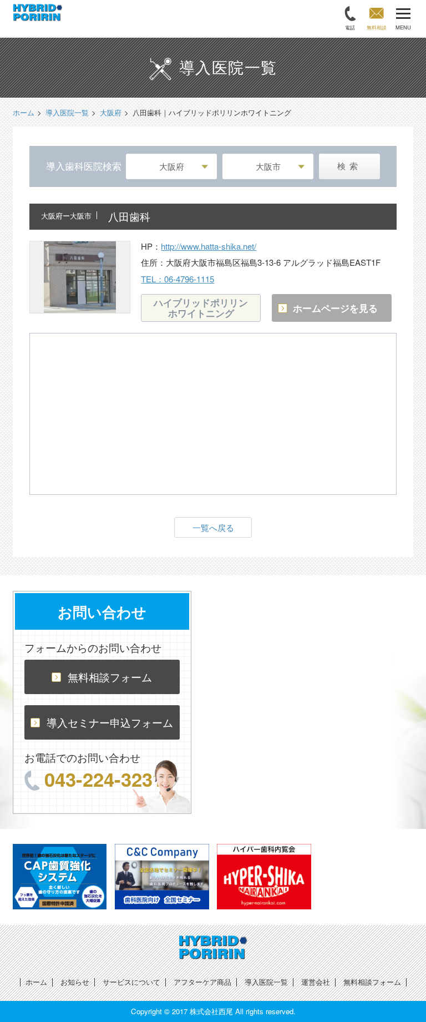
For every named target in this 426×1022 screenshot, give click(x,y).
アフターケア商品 (202, 982)
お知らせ (74, 982)
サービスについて (131, 982)
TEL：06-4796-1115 (177, 279)
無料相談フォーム (110, 676)
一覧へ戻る (213, 527)
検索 (349, 166)
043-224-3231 (103, 779)
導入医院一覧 (266, 982)
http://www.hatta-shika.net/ (208, 246)
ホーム (36, 982)
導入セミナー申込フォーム (110, 722)
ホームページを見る (335, 308)
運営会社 (315, 982)
